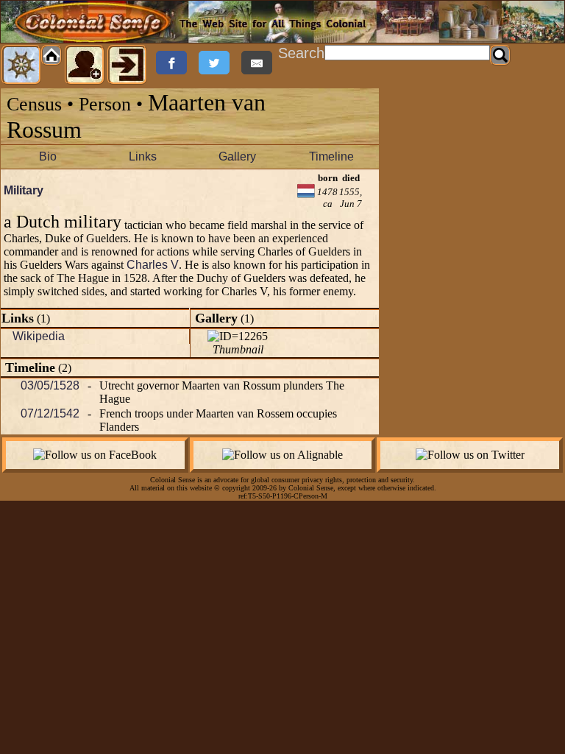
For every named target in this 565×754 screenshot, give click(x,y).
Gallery (237, 156)
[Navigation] (21, 65)
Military (23, 190)
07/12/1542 (50, 413)
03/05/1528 (50, 385)
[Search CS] (500, 55)
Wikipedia (39, 336)
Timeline (331, 156)
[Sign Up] (84, 65)
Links (143, 156)
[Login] (127, 65)
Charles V (153, 264)
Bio (48, 156)
